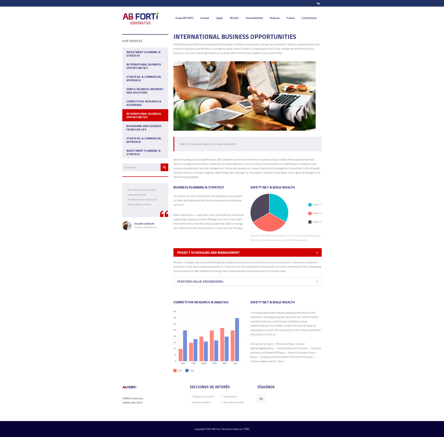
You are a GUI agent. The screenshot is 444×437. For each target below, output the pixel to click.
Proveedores (230, 396)
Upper (219, 18)
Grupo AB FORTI (184, 18)
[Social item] (261, 398)
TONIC (247, 429)
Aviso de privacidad (234, 402)
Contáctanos (309, 18)
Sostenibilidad (254, 18)
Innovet (204, 18)
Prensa (291, 18)
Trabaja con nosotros (203, 396)
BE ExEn (234, 18)
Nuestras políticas (201, 402)
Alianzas (275, 18)
